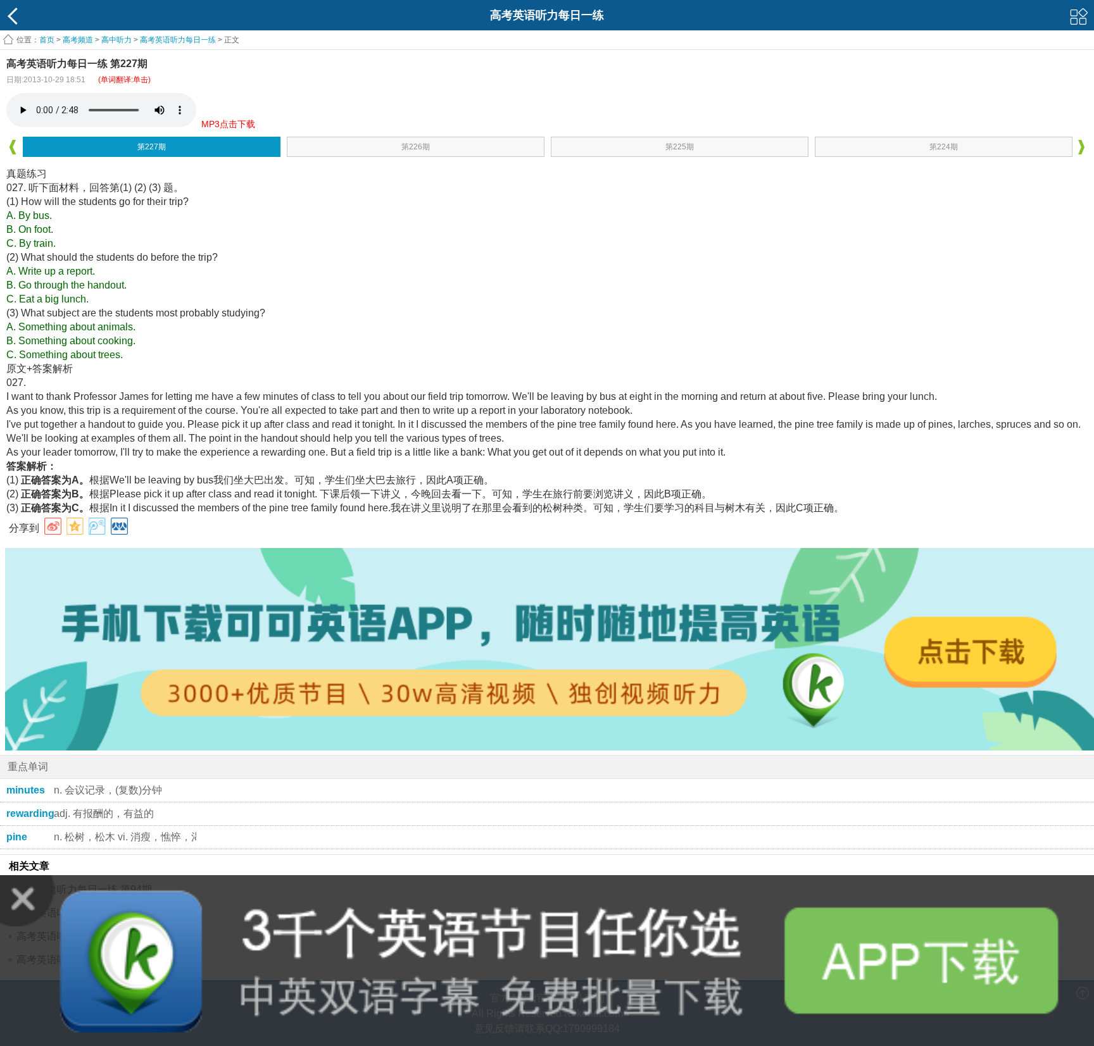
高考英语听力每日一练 (178, 39)
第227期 (151, 146)
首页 (46, 39)
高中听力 (116, 39)
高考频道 (78, 39)
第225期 (679, 146)
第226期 (415, 146)
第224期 (943, 146)
